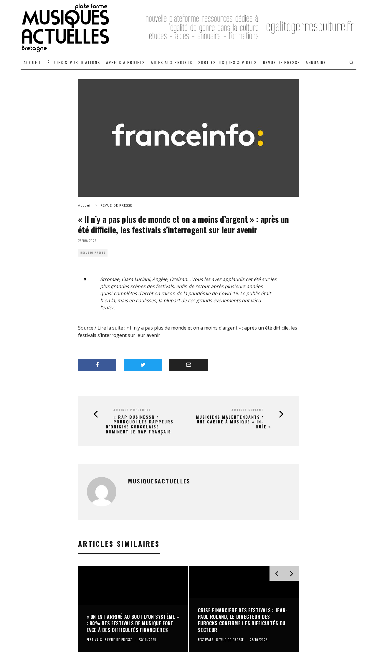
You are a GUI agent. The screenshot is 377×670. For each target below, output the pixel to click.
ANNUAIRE (316, 62)
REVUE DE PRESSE (281, 62)
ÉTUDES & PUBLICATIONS (73, 62)
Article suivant (248, 410)
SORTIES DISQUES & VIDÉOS (227, 62)
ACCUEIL (33, 62)
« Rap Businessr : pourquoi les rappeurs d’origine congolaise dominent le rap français (139, 424)
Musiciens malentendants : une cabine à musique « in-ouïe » (233, 422)
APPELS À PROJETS (125, 62)
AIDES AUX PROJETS (171, 62)
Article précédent (132, 410)
